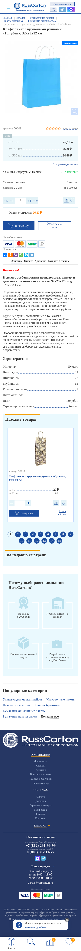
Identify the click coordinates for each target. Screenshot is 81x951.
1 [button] (10, 534)
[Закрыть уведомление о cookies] (67, 920)
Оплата (41, 796)
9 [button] (70, 534)
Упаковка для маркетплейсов (23, 699)
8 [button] (63, 534)
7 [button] (55, 534)
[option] (40, 77)
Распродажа (40, 809)
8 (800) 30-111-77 (40, 852)
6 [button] (48, 534)
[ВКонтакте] (5, 255)
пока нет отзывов (70, 128)
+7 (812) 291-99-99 (41, 845)
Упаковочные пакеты (60, 699)
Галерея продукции (41, 778)
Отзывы (40, 765)
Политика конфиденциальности (24, 919)
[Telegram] (31, 255)
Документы (40, 761)
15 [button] (59, 540)
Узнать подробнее (35, 927)
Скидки (40, 814)
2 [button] (18, 534)
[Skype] (26, 255)
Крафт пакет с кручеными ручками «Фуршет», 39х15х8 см (37, 478)
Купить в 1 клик (54, 225)
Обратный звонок (62, 3)
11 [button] (29, 540)
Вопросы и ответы (40, 774)
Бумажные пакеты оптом (20, 716)
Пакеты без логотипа (17, 705)
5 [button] (40, 534)
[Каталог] (11, 942)
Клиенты (41, 770)
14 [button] (51, 540)
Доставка (40, 801)
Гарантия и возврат (41, 805)
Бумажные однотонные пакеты (24, 711)
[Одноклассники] (10, 255)
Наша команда (40, 783)
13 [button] (44, 540)
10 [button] (21, 540)
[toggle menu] (8, 7)
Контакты (40, 818)
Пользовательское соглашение (55, 919)
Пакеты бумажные (47, 705)
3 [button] (25, 534)
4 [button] (33, 534)
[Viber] (15, 255)
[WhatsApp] (21, 255)
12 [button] (36, 540)
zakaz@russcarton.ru (40, 882)
